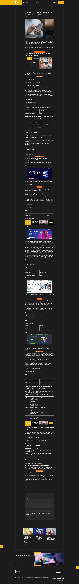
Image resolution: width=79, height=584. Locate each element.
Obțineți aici (39, 186)
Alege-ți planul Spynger (39, 156)
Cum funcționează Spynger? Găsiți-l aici (34, 154)
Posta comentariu (31, 517)
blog (63, 572)
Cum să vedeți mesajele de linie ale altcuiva (34, 443)
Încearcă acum (60, 2)
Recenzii (39, 2)
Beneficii (36, 2)
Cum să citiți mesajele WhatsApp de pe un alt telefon (35, 357)
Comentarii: (27, 498)
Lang (55, 2)
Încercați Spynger (39, 76)
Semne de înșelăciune (31, 2)
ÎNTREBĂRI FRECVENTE (48, 2)
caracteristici (25, 2)
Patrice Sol (29, 486)
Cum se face (43, 2)
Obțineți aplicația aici (39, 351)
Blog (53, 2)
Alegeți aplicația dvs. (39, 471)
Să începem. (18, 563)
